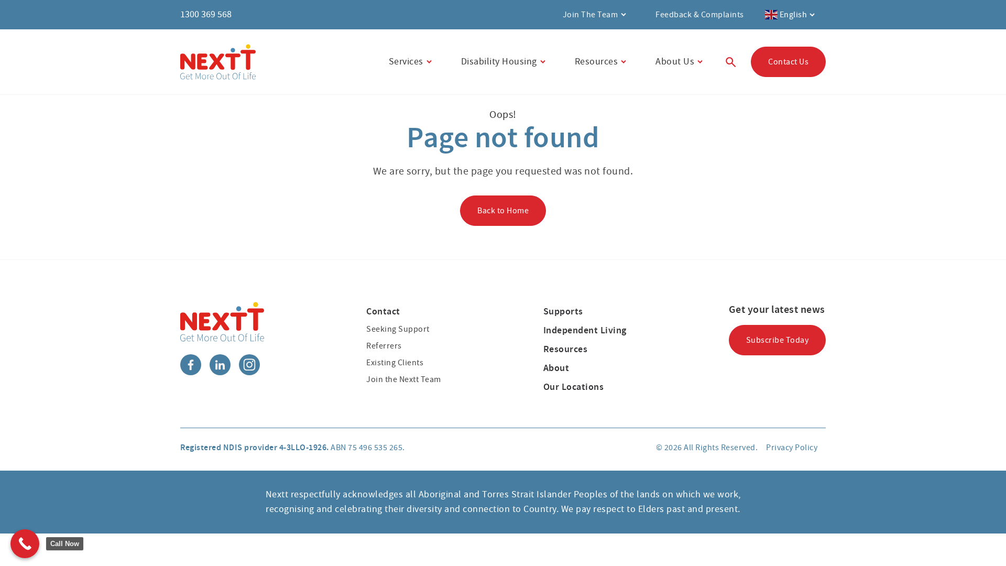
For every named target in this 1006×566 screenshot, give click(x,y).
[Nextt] (218, 62)
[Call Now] (24, 543)
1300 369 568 (206, 14)
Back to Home (503, 210)
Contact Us (788, 62)
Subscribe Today (777, 340)
